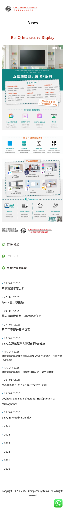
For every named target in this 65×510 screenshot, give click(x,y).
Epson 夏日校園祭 (13, 302)
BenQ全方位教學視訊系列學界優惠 (23, 343)
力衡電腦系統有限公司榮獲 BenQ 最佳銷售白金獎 (28, 371)
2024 (7, 434)
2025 (7, 426)
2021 (7, 460)
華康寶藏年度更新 (13, 288)
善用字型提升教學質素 (16, 329)
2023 (7, 443)
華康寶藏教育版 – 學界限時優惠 (21, 316)
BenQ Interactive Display (17, 417)
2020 (7, 468)
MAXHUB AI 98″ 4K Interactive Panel (24, 384)
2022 (7, 451)
